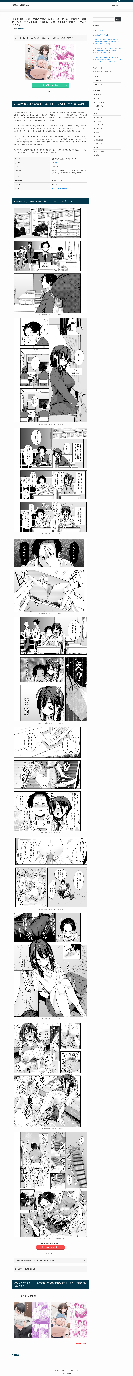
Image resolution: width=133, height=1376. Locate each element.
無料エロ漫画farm (21, 5)
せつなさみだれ (100, 102)
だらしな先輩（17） (99, 30)
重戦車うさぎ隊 (100, 151)
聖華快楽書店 (99, 140)
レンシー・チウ (100, 125)
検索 (117, 19)
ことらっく (99, 98)
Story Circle (99, 94)
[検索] (119, 1)
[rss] (117, 1)
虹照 (97, 147)
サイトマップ (64, 1370)
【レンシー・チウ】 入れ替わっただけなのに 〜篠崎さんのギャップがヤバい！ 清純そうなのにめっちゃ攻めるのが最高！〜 (107, 50)
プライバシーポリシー (75, 1370)
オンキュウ (99, 117)
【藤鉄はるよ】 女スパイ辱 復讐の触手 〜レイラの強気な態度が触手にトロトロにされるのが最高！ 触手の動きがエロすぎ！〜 (106, 42)
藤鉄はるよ (99, 143)
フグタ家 (22, 28)
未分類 (97, 132)
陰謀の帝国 (99, 155)
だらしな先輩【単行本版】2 (101, 35)
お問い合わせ (55, 1370)
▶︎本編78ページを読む (50, 85)
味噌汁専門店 (99, 128)
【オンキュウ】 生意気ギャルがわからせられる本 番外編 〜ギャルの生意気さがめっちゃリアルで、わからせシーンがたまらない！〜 (107, 59)
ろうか (97, 109)
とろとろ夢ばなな (101, 106)
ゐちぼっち (99, 113)
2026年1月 (98, 80)
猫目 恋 (98, 136)
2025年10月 (98, 84)
